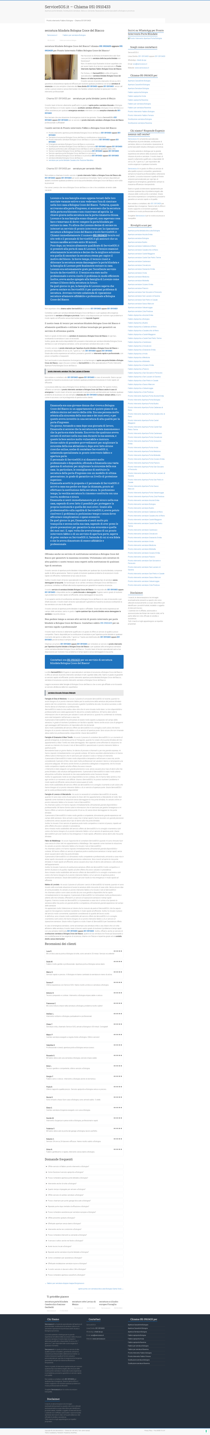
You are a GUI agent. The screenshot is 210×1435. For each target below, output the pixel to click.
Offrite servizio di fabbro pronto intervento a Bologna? (68, 1166)
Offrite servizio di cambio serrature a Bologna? (66, 1195)
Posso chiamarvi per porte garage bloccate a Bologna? (69, 1201)
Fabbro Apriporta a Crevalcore (139, 346)
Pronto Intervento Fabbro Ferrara (141, 115)
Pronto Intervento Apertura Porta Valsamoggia (146, 493)
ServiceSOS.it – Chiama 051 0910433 (77, 6)
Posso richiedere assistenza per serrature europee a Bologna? (72, 1212)
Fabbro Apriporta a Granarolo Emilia (142, 350)
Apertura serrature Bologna (138, 238)
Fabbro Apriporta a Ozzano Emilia (141, 365)
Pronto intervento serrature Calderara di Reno (145, 512)
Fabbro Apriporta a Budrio (138, 323)
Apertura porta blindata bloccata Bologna (144, 231)
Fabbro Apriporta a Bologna (138, 319)
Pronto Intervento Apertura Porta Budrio (143, 404)
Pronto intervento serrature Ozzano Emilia (144, 553)
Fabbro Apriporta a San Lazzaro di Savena (144, 377)
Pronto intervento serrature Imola (141, 541)
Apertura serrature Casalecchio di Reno (143, 250)
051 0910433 (105, 46)
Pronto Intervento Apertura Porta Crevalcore (145, 437)
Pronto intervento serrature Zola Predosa (144, 585)
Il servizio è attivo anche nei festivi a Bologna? (65, 1241)
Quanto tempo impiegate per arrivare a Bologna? (67, 1189)
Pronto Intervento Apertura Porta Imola (143, 447)
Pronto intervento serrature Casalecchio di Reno (146, 516)
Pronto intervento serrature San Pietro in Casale (146, 574)
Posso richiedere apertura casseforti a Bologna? (66, 1275)
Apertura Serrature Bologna (138, 88)
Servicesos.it (52, 35)
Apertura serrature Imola (137, 273)
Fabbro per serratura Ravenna (139, 108)
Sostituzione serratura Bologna (140, 119)
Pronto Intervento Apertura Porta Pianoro (144, 463)
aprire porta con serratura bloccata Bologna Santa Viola (101, 1289)
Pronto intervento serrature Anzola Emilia (143, 500)
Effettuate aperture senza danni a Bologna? (64, 1224)
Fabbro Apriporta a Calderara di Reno (142, 327)
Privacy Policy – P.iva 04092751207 (154, 1430)
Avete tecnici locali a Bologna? (60, 1246)
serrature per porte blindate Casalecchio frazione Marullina (71, 160)
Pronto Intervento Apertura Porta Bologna (144, 400)
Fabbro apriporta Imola (137, 96)
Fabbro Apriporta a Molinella (139, 361)
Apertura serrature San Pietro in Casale (143, 300)
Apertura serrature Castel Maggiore (141, 254)
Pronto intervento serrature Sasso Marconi (144, 577)
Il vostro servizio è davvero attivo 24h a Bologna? (67, 1269)
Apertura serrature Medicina (138, 277)
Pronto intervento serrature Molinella (142, 549)
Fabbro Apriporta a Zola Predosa (140, 392)
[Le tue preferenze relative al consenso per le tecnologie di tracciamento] (206, 1431)
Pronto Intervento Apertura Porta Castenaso (145, 433)
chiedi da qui (141, 60)
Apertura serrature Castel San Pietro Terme (144, 258)
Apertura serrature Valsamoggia (140, 307)
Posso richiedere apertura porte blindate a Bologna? (68, 1178)
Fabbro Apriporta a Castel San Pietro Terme (145, 338)
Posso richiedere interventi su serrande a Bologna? (67, 1235)
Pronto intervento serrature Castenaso (142, 530)
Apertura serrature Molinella (138, 281)
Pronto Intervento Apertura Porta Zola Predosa (146, 496)
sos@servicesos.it (140, 64)
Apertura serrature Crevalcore (139, 265)
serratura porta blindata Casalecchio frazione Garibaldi (56, 1304)
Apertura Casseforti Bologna (139, 85)
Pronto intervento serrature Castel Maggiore (145, 520)
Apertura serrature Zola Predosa (140, 311)
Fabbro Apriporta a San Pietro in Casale (143, 381)
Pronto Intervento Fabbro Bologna (141, 111)
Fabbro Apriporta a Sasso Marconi (141, 384)
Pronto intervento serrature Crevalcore (143, 534)
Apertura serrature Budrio (137, 242)
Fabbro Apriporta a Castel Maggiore (142, 334)
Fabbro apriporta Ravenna (138, 100)
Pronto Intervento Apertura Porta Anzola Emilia (146, 396)
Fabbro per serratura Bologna (74, 35)
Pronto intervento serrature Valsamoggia (143, 581)
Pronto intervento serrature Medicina (142, 545)
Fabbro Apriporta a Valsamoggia (140, 388)
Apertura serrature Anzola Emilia (140, 234)
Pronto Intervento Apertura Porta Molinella (144, 455)
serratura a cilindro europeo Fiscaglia (108, 1303)
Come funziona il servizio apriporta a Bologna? (66, 1172)
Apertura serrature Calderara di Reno (142, 246)
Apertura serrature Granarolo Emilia (141, 269)
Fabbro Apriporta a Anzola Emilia (140, 315)
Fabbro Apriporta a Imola (137, 354)
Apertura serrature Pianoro (138, 288)
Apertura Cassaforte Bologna (139, 81)
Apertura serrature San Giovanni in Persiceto (145, 292)
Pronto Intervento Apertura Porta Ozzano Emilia (146, 459)
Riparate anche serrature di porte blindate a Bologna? (68, 1252)
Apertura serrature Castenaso (139, 261)
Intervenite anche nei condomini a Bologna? (64, 1229)
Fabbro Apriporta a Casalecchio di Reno (143, 331)
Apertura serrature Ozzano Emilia (140, 284)
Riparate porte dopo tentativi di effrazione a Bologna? (68, 1206)
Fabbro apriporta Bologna (138, 92)
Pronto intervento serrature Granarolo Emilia (145, 538)
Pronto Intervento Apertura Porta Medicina (144, 451)
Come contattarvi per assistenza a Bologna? (65, 1258)
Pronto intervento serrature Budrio (141, 508)
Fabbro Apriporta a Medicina (139, 357)
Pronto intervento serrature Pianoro (141, 557)
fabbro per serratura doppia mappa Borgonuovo (64, 1283)
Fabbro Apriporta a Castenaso (139, 342)
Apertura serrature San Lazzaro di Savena (144, 296)
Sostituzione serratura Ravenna (140, 123)
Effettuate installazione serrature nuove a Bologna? (67, 1263)
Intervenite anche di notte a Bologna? (62, 1184)
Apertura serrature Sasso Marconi (141, 304)
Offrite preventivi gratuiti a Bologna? (61, 1218)
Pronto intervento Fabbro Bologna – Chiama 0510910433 (69, 21)
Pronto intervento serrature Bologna (142, 504)
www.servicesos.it (142, 68)
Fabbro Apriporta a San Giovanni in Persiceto (145, 373)
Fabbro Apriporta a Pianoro (138, 369)
